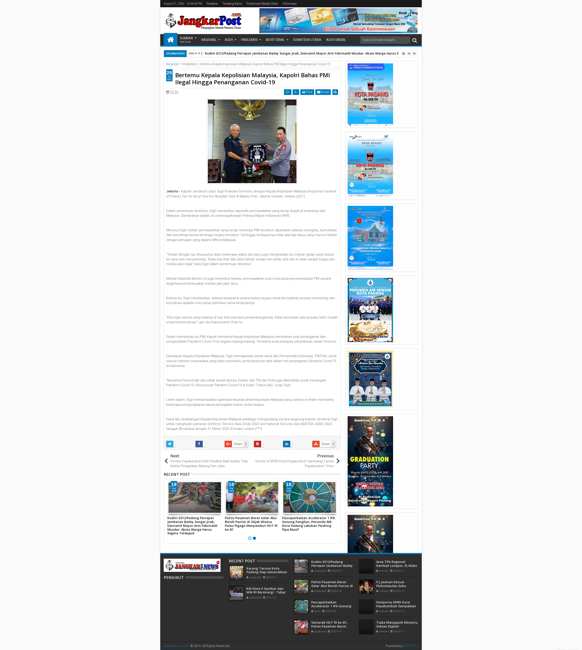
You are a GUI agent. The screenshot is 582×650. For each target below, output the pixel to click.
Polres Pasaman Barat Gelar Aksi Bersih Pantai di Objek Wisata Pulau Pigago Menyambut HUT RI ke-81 (251, 523)
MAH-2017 (410, 646)
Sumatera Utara (307, 40)
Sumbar (186, 39)
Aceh (229, 40)
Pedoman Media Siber (262, 3)
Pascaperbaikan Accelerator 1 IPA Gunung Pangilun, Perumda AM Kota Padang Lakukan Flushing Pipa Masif (308, 523)
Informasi (290, 3)
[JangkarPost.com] (170, 39)
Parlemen (249, 40)
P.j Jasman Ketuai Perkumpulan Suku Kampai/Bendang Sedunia (396, 586)
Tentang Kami (232, 3)
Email (324, 92)
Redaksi (212, 3)
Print (308, 92)
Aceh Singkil (336, 40)
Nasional (209, 40)
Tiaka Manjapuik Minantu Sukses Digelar (397, 624)
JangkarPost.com (177, 646)
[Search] (414, 40)
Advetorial (275, 40)
